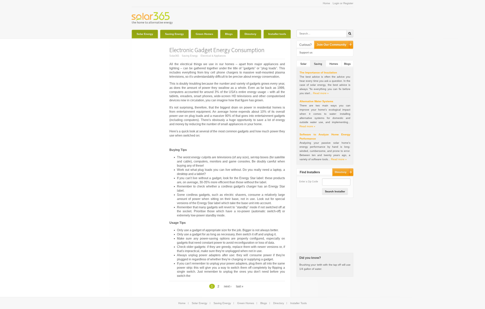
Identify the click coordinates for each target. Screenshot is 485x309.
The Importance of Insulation (318, 72)
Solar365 (174, 55)
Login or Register (343, 3)
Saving (320, 63)
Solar (303, 63)
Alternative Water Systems (316, 101)
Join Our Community (331, 44)
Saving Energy (174, 33)
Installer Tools (298, 303)
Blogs (229, 33)
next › (227, 286)
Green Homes (204, 33)
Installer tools (277, 33)
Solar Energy (145, 33)
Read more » (321, 93)
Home (326, 3)
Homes (333, 63)
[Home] (151, 16)
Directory (250, 33)
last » (239, 286)
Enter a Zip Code (308, 181)
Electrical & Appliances (213, 55)
